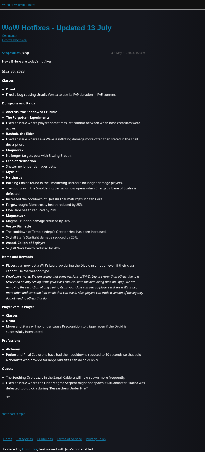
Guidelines (45, 439)
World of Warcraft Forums (18, 4)
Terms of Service (69, 439)
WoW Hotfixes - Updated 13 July (57, 28)
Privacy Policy (96, 439)
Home (7, 439)
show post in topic (13, 414)
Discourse (29, 449)
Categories (24, 439)
